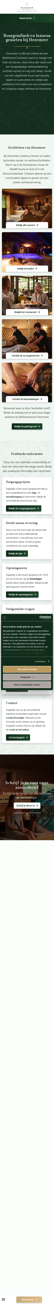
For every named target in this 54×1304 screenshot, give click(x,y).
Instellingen (40, 661)
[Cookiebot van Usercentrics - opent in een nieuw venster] (39, 617)
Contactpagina (17, 737)
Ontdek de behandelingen (25, 399)
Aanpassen (25, 677)
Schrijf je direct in (25, 805)
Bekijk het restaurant (26, 312)
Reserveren (26, 18)
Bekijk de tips (15, 553)
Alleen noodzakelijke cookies (27, 685)
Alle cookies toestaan (27, 669)
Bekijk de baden (25, 268)
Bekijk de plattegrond (25, 426)
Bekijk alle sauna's (25, 225)
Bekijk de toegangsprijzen (22, 508)
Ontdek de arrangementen (26, 355)
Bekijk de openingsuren (21, 594)
